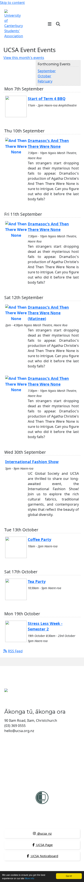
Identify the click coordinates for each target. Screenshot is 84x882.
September (47, 71)
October (44, 76)
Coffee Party (39, 539)
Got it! (69, 876)
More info (29, 878)
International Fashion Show (32, 461)
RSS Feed (15, 651)
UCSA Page (44, 845)
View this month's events (23, 57)
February (45, 81)
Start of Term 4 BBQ (46, 98)
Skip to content (12, 2)
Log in (73, 24)
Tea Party (37, 581)
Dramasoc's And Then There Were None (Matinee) (48, 313)
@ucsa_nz (44, 833)
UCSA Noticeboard (44, 856)
